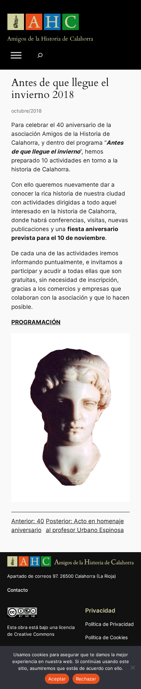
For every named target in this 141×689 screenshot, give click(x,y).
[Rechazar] (132, 667)
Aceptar (57, 678)
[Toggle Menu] (16, 55)
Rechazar (86, 678)
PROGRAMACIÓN (36, 322)
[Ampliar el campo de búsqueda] (40, 55)
